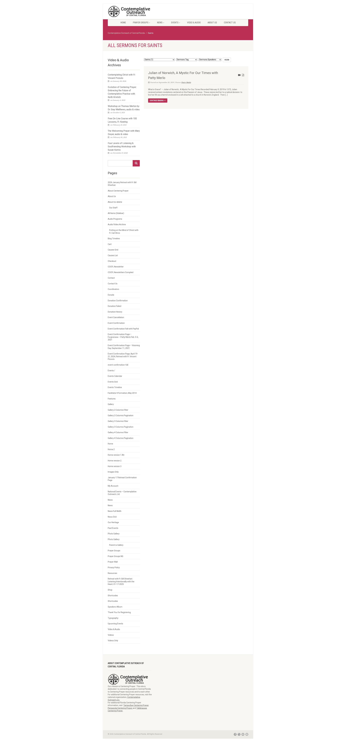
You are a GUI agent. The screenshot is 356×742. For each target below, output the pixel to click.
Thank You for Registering (119, 612)
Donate (111, 295)
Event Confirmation (116, 323)
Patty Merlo (186, 82)
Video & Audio (194, 22)
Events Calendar (115, 376)
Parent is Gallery (116, 545)
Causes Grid (113, 250)
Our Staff (113, 208)
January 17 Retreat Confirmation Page (122, 478)
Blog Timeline (114, 238)
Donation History (115, 312)
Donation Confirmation (118, 300)
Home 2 (111, 449)
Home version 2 (114, 460)
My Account (113, 486)
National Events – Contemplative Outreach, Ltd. (122, 492)
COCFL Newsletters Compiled (120, 272)
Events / (111, 370)
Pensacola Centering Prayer (120, 708)
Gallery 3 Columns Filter (118, 421)
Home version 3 (114, 466)
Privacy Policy (114, 567)
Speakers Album (115, 607)
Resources (112, 573)
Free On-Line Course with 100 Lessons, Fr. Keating (122, 120)
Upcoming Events (115, 623)
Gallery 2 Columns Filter (118, 410)
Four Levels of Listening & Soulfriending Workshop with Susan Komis (122, 146)
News (159, 22)
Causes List (113, 255)
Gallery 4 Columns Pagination (120, 438)
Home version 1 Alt (116, 455)
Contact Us (230, 22)
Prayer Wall (113, 562)
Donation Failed (114, 306)
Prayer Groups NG (115, 556)
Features (112, 399)
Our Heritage (113, 522)
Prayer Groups (140, 22)
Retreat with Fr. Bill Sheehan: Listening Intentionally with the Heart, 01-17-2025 (121, 581)
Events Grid (113, 382)
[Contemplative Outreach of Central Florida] (130, 11)
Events (174, 22)
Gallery (111, 404)
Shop (110, 590)
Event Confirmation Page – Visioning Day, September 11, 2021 (124, 346)
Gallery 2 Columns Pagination (120, 415)
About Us (212, 22)
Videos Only (113, 640)
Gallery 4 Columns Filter (118, 432)
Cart (110, 244)
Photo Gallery (113, 534)
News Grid (112, 517)
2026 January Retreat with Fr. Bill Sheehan (122, 183)
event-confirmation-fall (118, 365)
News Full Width (114, 511)
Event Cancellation (116, 317)
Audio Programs (115, 219)
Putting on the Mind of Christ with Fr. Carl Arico (123, 231)
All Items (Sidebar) (116, 213)
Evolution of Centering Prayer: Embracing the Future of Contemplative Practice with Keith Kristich (122, 92)
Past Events (113, 528)
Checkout (112, 261)
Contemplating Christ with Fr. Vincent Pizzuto (121, 76)
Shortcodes (113, 595)
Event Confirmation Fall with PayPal (123, 329)
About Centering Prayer (118, 191)
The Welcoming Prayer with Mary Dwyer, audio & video (124, 132)
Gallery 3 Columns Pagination (120, 427)
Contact (111, 278)
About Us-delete (115, 202)
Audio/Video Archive (117, 224)
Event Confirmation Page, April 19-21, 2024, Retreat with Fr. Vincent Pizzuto (123, 356)
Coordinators (113, 289)
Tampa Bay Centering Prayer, (136, 705)
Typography (113, 618)
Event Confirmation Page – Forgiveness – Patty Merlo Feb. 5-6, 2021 (123, 337)
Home (123, 22)
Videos (111, 635)
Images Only (113, 472)
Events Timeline (115, 387)
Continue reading (157, 100)
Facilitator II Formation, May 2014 (122, 393)
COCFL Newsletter (116, 267)
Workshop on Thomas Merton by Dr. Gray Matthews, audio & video (124, 108)
